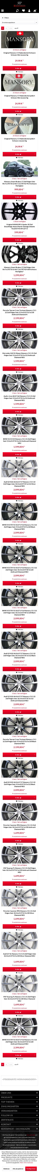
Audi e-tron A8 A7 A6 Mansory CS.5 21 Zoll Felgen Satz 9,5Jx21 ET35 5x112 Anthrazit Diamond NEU (19, 398)
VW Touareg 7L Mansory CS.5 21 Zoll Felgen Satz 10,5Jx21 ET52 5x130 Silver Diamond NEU (19, 999)
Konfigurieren (31, 1169)
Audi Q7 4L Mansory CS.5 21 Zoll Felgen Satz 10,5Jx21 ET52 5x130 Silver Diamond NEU (19, 955)
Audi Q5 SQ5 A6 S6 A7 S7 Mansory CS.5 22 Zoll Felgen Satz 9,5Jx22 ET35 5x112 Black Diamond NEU (19, 784)
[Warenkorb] (35, 10)
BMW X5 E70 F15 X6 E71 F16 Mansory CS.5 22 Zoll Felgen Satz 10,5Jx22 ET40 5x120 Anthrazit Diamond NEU (19, 570)
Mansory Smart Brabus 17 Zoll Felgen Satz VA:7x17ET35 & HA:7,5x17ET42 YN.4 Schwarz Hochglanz (19, 184)
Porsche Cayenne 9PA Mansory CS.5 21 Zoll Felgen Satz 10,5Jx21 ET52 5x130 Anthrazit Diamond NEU (19, 827)
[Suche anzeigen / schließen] (17, 10)
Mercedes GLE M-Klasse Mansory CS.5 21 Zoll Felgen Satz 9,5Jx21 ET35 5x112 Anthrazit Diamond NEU (19, 355)
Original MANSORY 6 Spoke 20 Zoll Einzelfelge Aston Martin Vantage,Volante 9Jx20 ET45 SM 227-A (19, 226)
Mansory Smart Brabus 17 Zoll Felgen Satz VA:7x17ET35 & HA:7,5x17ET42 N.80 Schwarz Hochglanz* (19, 269)
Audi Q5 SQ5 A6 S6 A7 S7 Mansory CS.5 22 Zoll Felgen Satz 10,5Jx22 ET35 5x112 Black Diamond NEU (19, 655)
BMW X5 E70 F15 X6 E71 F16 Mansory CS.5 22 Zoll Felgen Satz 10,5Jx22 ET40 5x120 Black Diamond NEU (19, 613)
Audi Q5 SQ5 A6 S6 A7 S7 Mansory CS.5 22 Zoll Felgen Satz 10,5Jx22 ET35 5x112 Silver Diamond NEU (19, 484)
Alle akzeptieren (18, 1169)
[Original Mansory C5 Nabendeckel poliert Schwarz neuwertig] (19, 125)
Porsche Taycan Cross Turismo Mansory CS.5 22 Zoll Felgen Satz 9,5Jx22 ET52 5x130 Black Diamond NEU (19, 741)
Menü (2, 10)
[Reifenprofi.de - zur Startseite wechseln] (19, 4)
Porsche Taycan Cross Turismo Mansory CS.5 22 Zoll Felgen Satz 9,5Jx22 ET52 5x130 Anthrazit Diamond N (19, 312)
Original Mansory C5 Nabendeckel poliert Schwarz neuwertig (19, 140)
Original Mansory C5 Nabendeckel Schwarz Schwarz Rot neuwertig (19, 54)
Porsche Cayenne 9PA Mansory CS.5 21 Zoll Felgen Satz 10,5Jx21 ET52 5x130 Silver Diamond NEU (19, 913)
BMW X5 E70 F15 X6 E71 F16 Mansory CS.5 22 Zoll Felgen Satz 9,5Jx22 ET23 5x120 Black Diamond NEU (19, 527)
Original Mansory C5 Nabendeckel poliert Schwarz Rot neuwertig (19, 97)
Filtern (6, 18)
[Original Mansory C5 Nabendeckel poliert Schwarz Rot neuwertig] (19, 82)
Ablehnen (6, 1169)
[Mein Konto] (29, 10)
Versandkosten (31, 1135)
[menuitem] (2, 10)
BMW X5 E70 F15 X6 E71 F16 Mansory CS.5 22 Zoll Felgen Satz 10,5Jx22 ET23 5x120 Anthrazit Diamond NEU (19, 1042)
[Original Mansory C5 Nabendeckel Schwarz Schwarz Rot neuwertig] (19, 39)
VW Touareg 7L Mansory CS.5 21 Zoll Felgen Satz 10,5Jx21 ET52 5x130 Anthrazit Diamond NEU (19, 870)
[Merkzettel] (23, 10)
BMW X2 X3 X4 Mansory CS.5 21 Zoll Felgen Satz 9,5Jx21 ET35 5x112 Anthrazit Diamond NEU (19, 441)
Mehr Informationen (26, 1162)
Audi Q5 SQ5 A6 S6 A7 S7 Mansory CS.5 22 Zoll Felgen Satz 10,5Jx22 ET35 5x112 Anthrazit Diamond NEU (19, 698)
